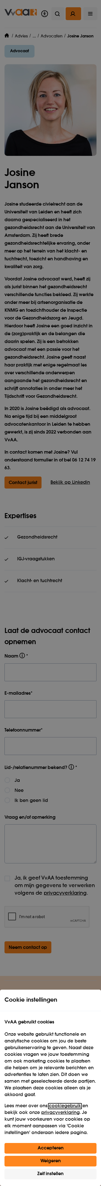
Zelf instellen (50, 1174)
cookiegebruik (65, 1106)
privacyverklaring (60, 1113)
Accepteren (51, 1148)
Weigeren (50, 1161)
